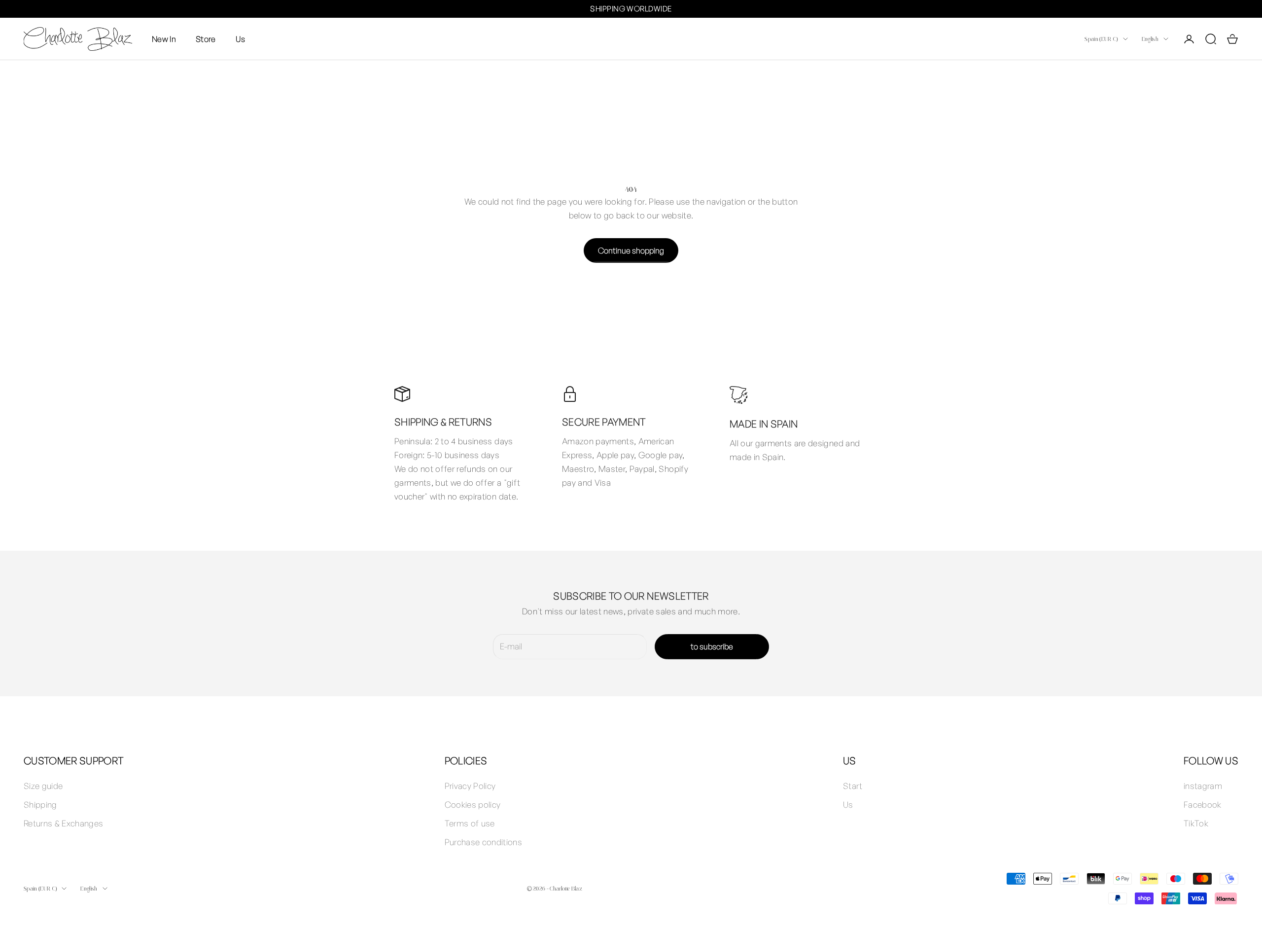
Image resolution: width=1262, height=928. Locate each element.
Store (206, 38)
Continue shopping (631, 250)
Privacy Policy (470, 786)
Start (853, 786)
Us (240, 38)
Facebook (1203, 804)
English (1150, 39)
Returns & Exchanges (63, 823)
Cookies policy (473, 804)
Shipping (40, 804)
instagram (1203, 786)
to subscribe (712, 646)
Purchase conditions (483, 842)
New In (164, 38)
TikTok (1196, 823)
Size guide (43, 786)
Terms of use (470, 823)
